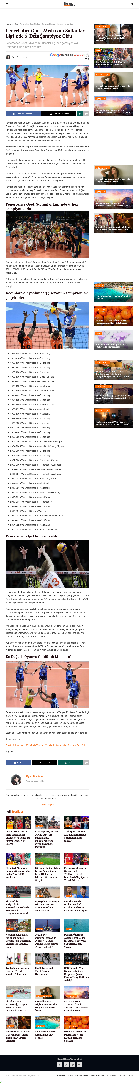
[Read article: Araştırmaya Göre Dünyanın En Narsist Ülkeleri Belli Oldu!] (113, 340)
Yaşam (98, 333)
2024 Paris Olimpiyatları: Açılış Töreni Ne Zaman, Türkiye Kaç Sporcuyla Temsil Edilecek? (46, 940)
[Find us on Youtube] (79, 1064)
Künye (70, 1075)
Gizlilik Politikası (82, 1075)
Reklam (122, 1075)
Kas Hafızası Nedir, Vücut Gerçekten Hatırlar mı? (45, 971)
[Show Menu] (7, 4)
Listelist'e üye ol (47, 804)
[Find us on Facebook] (59, 1064)
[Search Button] (132, 4)
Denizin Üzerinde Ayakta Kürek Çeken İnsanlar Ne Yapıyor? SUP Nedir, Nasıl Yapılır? (75, 940)
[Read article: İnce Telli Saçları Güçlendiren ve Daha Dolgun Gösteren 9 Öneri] (47, 992)
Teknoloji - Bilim (104, 387)
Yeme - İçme (71, 1026)
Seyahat (41, 1026)
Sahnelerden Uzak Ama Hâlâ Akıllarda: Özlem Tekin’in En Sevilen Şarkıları (113, 228)
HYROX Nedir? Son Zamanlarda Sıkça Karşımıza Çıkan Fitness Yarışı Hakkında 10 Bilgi (76, 974)
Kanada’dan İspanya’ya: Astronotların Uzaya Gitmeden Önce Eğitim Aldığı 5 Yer (113, 398)
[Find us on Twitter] (66, 1064)
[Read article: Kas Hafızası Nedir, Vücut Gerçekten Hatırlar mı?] (47, 959)
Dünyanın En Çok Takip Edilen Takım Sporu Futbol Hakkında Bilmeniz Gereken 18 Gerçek (47, 874)
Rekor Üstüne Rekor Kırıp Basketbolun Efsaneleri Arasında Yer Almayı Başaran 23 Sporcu (18, 837)
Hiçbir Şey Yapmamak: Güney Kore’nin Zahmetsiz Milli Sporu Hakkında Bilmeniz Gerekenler (110, 62)
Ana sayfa (9, 24)
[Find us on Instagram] (72, 1064)
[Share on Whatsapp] (80, 113)
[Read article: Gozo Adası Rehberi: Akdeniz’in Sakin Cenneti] (47, 1022)
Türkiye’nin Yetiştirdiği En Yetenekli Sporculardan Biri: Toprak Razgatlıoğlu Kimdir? (18, 907)
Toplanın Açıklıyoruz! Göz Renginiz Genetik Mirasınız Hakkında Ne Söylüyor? (112, 38)
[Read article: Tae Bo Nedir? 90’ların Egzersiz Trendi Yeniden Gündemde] (18, 959)
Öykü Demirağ (18, 56)
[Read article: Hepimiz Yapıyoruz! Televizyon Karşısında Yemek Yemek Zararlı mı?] (113, 418)
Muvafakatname (97, 1075)
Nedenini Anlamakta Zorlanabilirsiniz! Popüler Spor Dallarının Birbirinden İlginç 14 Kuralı (18, 940)
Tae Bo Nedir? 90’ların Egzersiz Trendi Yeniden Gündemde (18, 971)
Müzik (10, 1026)
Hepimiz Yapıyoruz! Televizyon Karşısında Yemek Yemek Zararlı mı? (112, 423)
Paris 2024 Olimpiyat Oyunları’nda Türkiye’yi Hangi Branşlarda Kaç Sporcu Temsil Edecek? (76, 874)
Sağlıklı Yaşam (44, 996)
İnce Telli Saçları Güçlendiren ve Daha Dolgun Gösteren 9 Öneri (113, 87)
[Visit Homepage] (69, 4)
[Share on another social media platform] (86, 113)
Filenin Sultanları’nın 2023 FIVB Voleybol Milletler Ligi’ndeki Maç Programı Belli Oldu (46, 745)
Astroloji (71, 996)
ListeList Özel (102, 27)
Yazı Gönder (111, 1075)
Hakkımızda (60, 1075)
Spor (16, 24)
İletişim (130, 1075)
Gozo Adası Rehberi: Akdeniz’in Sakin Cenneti (45, 1034)
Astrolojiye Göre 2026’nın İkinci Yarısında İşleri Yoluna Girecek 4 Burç (113, 111)
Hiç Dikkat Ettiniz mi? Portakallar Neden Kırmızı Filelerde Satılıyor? (111, 321)
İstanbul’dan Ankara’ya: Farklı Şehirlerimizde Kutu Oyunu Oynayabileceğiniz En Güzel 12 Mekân (113, 374)
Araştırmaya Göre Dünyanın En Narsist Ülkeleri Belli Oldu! (110, 345)
